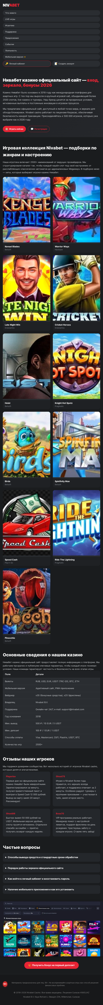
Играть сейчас (14, 129)
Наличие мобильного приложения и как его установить (41, 889)
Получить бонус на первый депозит (51, 965)
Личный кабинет (15, 63)
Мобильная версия (14, 57)
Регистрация (39, 129)
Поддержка (10, 32)
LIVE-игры (10, 19)
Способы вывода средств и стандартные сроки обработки (43, 857)
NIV (11, 5)
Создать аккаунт (64, 63)
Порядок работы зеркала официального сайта (35, 868)
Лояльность (11, 50)
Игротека (9, 25)
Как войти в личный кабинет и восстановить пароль (39, 878)
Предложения (12, 38)
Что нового (10, 13)
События (9, 44)
